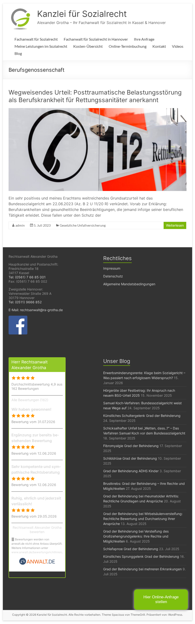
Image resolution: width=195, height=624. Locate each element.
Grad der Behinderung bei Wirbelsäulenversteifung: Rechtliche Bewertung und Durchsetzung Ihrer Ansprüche (143, 519)
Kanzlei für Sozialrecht (82, 14)
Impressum (111, 268)
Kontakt (159, 46)
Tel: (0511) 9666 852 (25, 302)
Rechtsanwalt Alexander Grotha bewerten (37, 529)
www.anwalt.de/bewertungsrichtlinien (36, 552)
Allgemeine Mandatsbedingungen (129, 284)
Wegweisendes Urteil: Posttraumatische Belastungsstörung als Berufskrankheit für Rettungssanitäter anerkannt (95, 96)
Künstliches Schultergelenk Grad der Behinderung (141, 416)
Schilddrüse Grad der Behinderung (130, 458)
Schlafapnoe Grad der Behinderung (130, 549)
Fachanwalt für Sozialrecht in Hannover (96, 39)
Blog (18, 53)
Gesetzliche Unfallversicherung (83, 225)
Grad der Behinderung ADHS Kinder (131, 471)
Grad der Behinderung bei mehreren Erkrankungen (142, 569)
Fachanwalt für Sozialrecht (36, 39)
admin (20, 225)
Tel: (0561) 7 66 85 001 (27, 277)
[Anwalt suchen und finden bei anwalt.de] (37, 564)
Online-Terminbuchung (127, 46)
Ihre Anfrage (144, 39)
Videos (177, 46)
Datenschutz (113, 276)
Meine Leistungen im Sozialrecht (41, 46)
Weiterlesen (175, 225)
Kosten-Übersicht (88, 46)
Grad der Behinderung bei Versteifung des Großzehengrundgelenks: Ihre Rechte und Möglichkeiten (136, 536)
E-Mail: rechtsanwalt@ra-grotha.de (36, 310)
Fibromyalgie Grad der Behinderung (131, 446)
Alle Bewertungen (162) (29, 400)
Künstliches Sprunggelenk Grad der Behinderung (141, 556)
